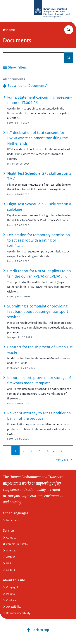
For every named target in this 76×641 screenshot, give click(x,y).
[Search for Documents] (68, 57)
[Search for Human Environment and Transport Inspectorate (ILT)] (68, 29)
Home (10, 30)
